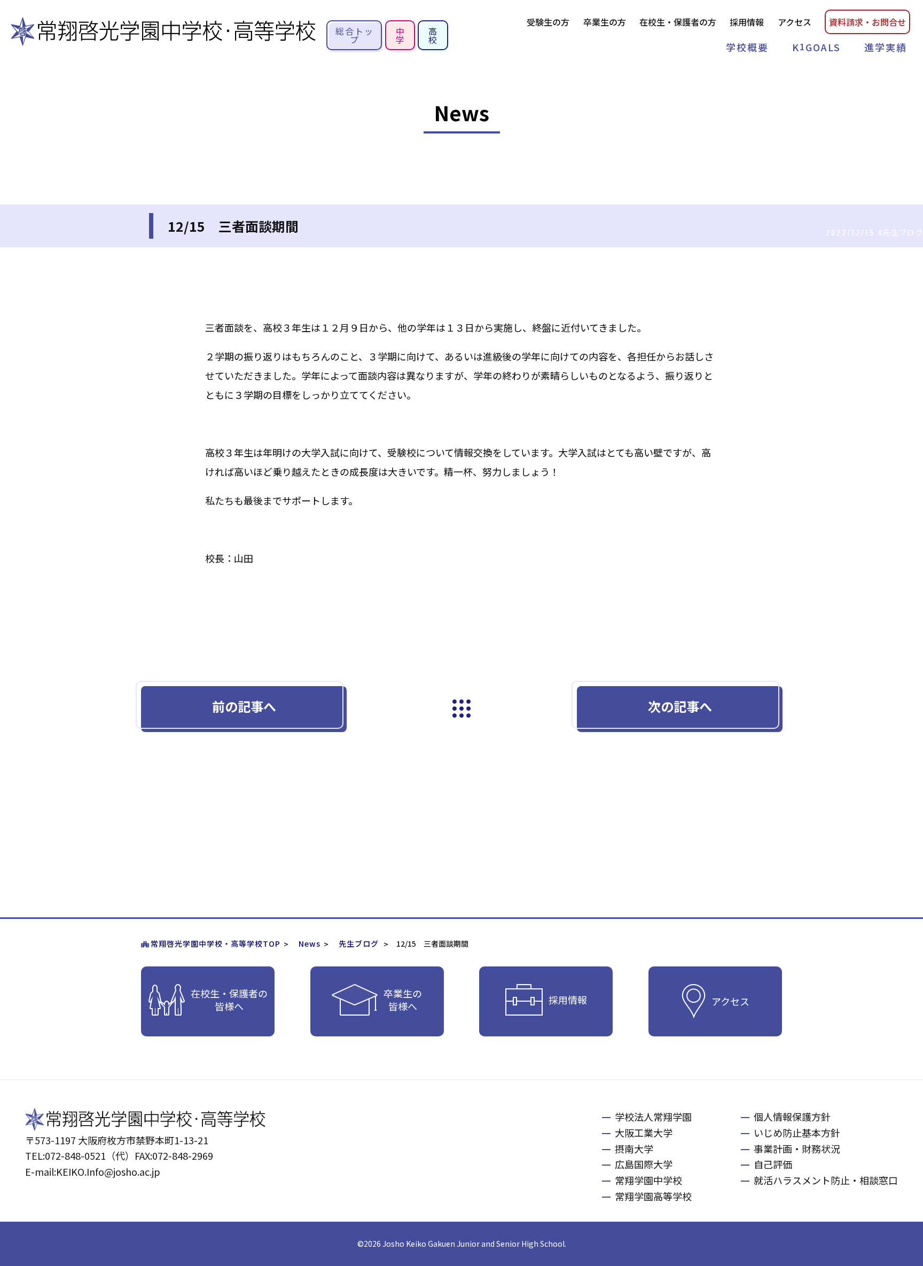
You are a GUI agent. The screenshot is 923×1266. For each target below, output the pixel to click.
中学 (400, 35)
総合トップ (354, 35)
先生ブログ (359, 943)
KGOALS (816, 47)
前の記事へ (244, 706)
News (309, 943)
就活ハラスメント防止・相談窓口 (826, 1180)
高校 (433, 35)
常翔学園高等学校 (653, 1196)
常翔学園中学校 (648, 1180)
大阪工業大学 (643, 1132)
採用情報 (747, 22)
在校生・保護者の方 (677, 22)
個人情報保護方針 (792, 1116)
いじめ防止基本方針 (797, 1132)
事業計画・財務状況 (797, 1148)
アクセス (794, 22)
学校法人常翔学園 (653, 1116)
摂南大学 (634, 1148)
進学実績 (885, 47)
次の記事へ (680, 706)
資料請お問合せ (867, 22)
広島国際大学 (643, 1164)
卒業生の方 (604, 22)
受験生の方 (548, 22)
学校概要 (747, 47)
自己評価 (773, 1164)
